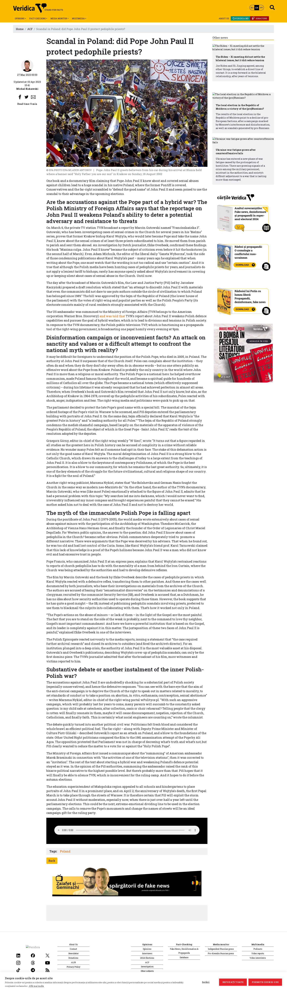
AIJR (73, 962)
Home (20, 29)
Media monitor (58, 18)
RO (252, 7)
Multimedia (78, 18)
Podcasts (257, 949)
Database (184, 957)
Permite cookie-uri (265, 982)
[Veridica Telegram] (33, 969)
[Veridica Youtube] (47, 962)
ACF (30, 29)
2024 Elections (147, 958)
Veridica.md (241, 18)
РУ (261, 7)
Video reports (257, 953)
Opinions (19, 18)
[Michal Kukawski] (27, 65)
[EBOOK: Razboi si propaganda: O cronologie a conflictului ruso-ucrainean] (243, 256)
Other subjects (147, 971)
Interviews (147, 953)
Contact (73, 949)
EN (256, 7)
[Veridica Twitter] (47, 955)
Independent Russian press (221, 949)
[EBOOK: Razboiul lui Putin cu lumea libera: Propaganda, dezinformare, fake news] (243, 300)
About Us (224, 18)
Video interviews (258, 958)
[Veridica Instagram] (18, 962)
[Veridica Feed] (47, 969)
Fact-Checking (37, 18)
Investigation (147, 966)
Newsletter (73, 953)
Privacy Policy (73, 966)
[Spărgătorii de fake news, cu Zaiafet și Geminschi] (126, 883)
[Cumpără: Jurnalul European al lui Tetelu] (243, 352)
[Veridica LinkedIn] (18, 955)
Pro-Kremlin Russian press (221, 953)
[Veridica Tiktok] (18, 969)
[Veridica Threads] (33, 962)
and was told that (112, 316)
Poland (65, 851)
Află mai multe (36, 986)
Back (51, 860)
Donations (261, 18)
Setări (205, 982)
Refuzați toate (233, 982)
